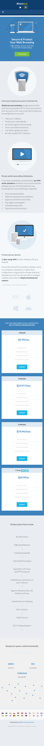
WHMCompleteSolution (26, 722)
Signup (22, 367)
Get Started (22, 54)
